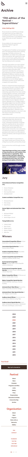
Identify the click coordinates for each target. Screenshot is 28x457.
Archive (14, 402)
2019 (14, 329)
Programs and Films (14, 385)
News (13, 381)
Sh (13, 452)
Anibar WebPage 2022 (8, 28)
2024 (14, 314)
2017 (14, 334)
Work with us (14, 420)
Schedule (13, 383)
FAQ (14, 430)
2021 (14, 323)
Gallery (14, 390)
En (11, 452)
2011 (14, 352)
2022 (14, 320)
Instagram (14, 446)
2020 (14, 326)
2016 (14, 337)
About (14, 378)
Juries (14, 388)
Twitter (14, 441)
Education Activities (14, 397)
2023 (14, 317)
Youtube (14, 443)
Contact (14, 432)
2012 (14, 349)
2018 (14, 331)
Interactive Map (14, 400)
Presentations (14, 395)
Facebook (14, 439)
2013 (14, 346)
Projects (14, 417)
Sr (16, 452)
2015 (14, 340)
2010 (14, 355)
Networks (14, 422)
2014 (14, 343)
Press (14, 392)
